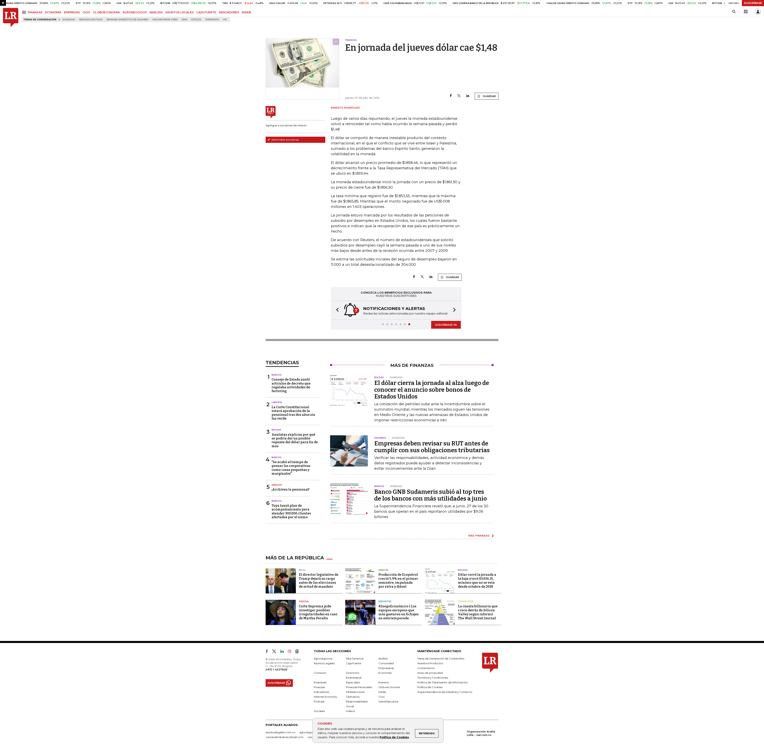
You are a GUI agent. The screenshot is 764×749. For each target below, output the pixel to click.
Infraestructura (355, 691)
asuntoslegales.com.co (280, 732)
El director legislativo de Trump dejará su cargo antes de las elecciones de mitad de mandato (318, 580)
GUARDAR (489, 96)
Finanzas (319, 687)
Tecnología (466, 601)
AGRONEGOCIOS (135, 12)
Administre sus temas (285, 139)
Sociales (319, 711)
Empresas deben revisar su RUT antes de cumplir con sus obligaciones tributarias (432, 447)
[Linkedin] (467, 96)
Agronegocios (323, 658)
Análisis (277, 484)
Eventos (383, 682)
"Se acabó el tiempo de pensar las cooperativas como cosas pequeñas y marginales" (291, 467)
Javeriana (68, 19)
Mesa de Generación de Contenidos (440, 658)
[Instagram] (291, 652)
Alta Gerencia (354, 658)
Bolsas (276, 429)
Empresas (320, 682)
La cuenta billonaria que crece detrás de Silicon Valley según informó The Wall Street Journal (478, 612)
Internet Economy (325, 696)
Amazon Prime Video (165, 19)
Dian (184, 19)
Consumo (320, 672)
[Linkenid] (283, 652)
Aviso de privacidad (430, 672)
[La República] (10, 17)
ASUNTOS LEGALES (179, 12)
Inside (382, 691)
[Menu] (24, 12)
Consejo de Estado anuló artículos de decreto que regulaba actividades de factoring (291, 385)
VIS (225, 19)
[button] (336, 310)
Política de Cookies (394, 737)
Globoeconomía (389, 687)
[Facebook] (451, 96)
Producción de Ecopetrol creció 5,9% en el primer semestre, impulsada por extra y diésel (398, 580)
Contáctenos (425, 668)
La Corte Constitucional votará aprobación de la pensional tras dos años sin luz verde (293, 413)
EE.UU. (302, 570)
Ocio (381, 696)
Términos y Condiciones (432, 677)
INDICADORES (229, 12)
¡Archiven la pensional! (290, 489)
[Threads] (298, 652)
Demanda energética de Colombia (127, 19)
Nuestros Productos (430, 663)
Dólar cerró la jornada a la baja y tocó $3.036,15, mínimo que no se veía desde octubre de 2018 (477, 580)
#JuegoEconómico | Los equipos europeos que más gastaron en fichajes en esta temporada (398, 612)
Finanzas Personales (359, 687)
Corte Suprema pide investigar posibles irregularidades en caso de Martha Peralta (318, 612)
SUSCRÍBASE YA (446, 324)
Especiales (353, 682)
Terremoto (212, 19)
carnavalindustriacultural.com (284, 737)
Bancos (277, 374)
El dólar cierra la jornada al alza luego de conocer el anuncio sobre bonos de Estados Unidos (431, 389)
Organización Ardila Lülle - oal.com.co (481, 733)
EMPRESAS (72, 12)
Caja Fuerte (353, 663)
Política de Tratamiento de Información (442, 682)
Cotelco (196, 19)
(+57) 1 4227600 (276, 669)
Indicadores (321, 691)
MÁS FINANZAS (478, 535)
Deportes (385, 601)
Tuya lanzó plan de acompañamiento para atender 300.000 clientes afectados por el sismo (291, 511)
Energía (383, 570)
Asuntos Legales (324, 663)
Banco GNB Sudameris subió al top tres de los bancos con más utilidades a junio (430, 495)
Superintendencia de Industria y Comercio (444, 691)
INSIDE (246, 12)
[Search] (734, 12)
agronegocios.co (310, 732)
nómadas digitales (90, 19)
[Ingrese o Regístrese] (758, 12)
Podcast (319, 701)
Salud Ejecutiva (388, 701)
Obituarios (353, 696)
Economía (385, 672)
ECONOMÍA (53, 12)
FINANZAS (35, 12)
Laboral (277, 402)
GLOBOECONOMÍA (106, 12)
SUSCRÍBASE (753, 3)
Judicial (304, 601)
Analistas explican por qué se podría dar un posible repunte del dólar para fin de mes (295, 440)
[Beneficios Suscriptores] (746, 12)
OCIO (86, 12)
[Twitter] (459, 96)
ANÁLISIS (156, 12)
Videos (350, 711)
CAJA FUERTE (206, 12)
